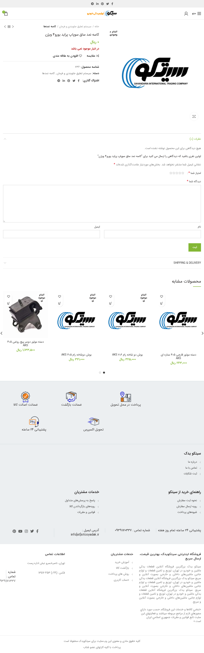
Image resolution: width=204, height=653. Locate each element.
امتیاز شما (194, 173)
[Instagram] (26, 531)
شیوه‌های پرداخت (187, 512)
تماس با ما (191, 468)
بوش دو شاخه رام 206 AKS (127, 355)
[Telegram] (92, 3)
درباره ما (192, 462)
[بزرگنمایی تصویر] (194, 116)
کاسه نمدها (49, 26)
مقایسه (91, 55)
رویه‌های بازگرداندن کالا (82, 506)
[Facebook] (112, 3)
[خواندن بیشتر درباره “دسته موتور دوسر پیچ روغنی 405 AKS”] (8, 303)
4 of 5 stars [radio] (173, 173)
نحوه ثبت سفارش (187, 500)
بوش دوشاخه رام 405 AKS (76, 355)
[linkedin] (97, 3)
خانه (97, 26)
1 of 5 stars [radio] (182, 173)
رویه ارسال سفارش (187, 506)
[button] (161, 303)
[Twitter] (107, 3)
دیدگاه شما (194, 181)
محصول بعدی (5, 27)
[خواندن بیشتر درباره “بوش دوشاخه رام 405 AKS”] (59, 303)
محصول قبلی (13, 27)
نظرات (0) (195, 139)
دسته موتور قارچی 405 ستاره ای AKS (178, 356)
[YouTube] (20, 531)
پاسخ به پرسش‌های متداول (80, 500)
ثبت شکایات (190, 473)
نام (199, 227)
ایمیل (97, 227)
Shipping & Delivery (187, 263)
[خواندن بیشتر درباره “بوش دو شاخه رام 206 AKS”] (110, 303)
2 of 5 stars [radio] (179, 173)
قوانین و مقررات (86, 512)
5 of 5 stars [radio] (170, 173)
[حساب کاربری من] (186, 13)
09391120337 (123, 530)
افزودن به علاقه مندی (65, 55)
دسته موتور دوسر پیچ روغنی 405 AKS (25, 343)
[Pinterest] (102, 3)
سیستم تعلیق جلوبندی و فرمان (75, 26)
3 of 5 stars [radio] (176, 173)
